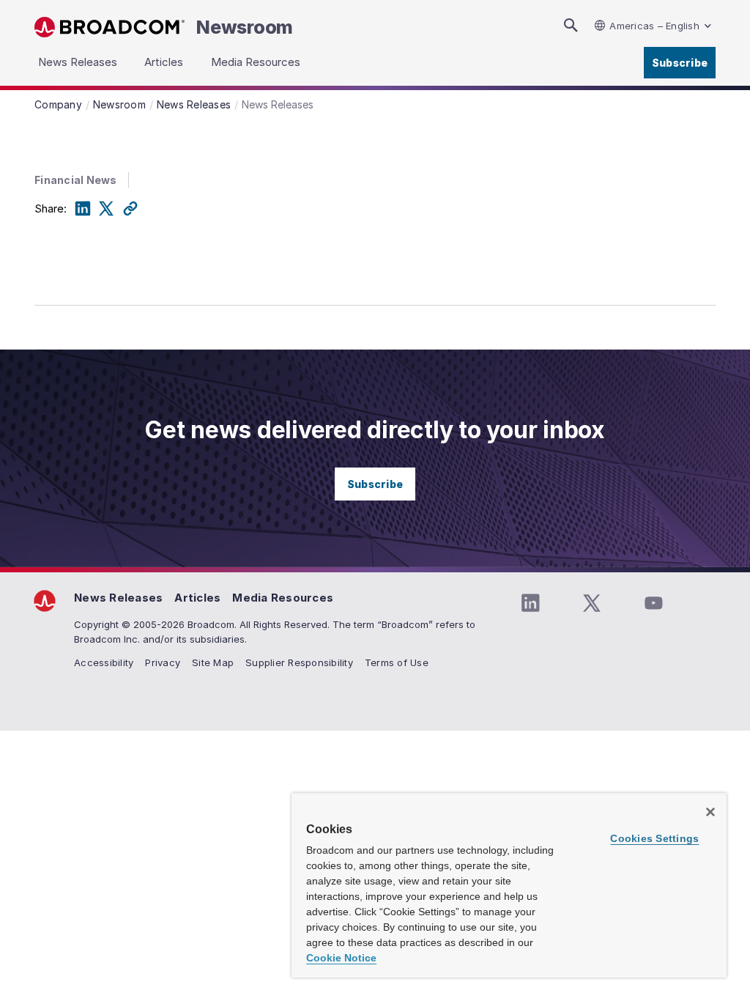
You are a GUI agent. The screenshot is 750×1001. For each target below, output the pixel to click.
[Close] (710, 812)
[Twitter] (106, 209)
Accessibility (103, 662)
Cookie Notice (341, 958)
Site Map (213, 662)
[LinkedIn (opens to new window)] (530, 603)
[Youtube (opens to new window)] (653, 603)
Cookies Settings (654, 838)
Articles (197, 598)
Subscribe (680, 62)
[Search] (570, 25)
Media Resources (282, 598)
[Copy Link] (130, 209)
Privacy (162, 662)
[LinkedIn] (82, 209)
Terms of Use (396, 662)
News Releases (118, 598)
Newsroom (244, 27)
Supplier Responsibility (299, 662)
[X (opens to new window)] (592, 603)
